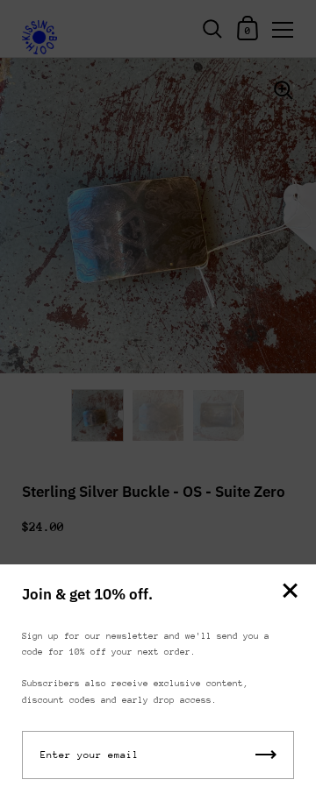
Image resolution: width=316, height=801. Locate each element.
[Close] (289, 592)
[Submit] (265, 755)
